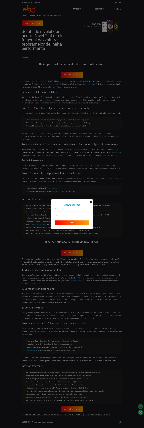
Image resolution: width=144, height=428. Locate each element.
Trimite (72, 223)
